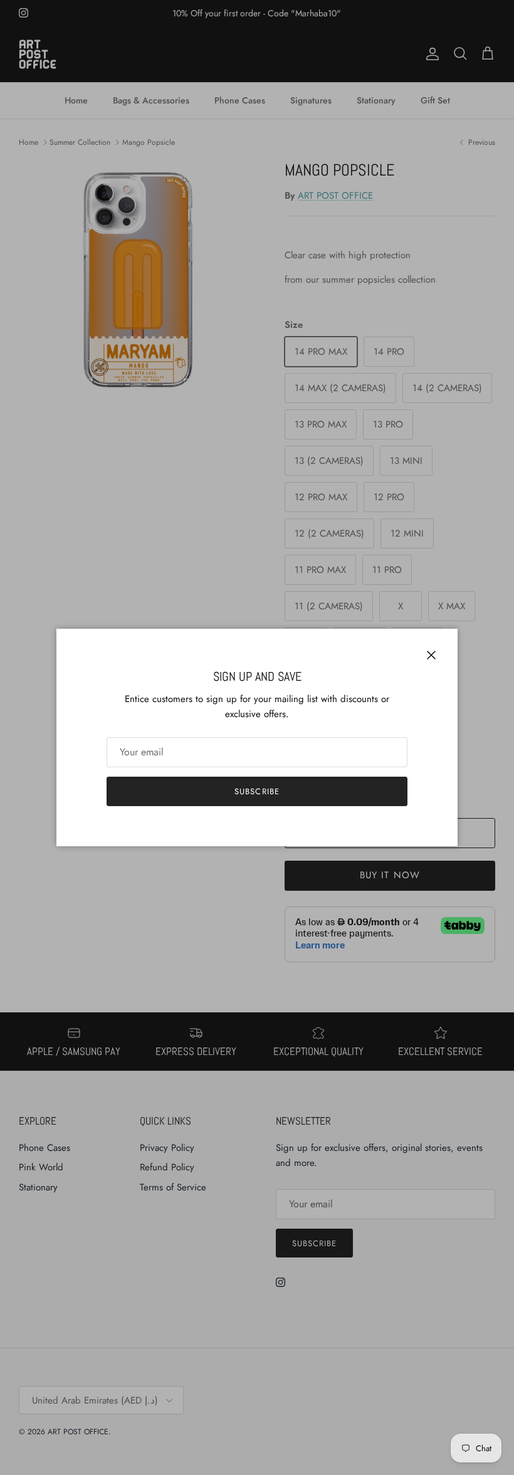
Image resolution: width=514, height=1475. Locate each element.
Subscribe (256, 791)
